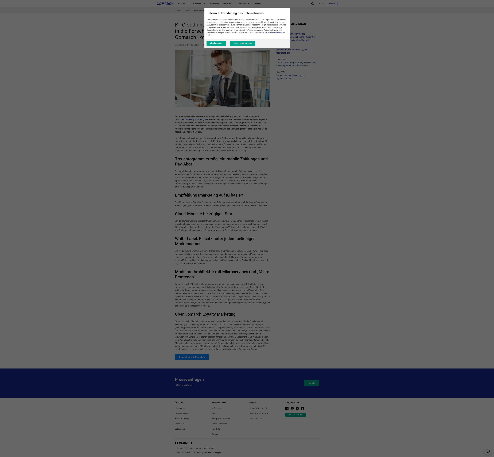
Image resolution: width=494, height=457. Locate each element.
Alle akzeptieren (216, 43)
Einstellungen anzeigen (242, 43)
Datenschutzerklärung (273, 33)
